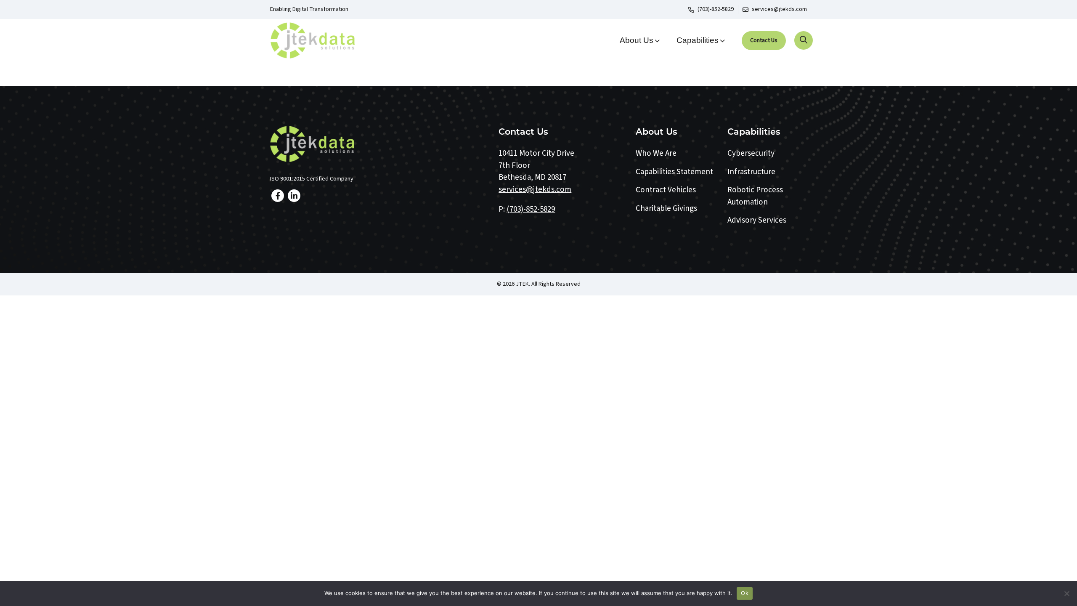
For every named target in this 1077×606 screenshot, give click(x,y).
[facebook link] (277, 195)
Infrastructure (751, 172)
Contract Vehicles (666, 190)
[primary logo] (332, 40)
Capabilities (697, 40)
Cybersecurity (751, 153)
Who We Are (656, 153)
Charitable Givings (666, 208)
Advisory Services (756, 220)
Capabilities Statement (674, 172)
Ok (744, 593)
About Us (636, 40)
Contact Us (763, 40)
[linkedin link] (294, 195)
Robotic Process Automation (755, 196)
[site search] (803, 40)
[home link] (378, 144)
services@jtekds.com (779, 9)
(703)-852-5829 (716, 9)
